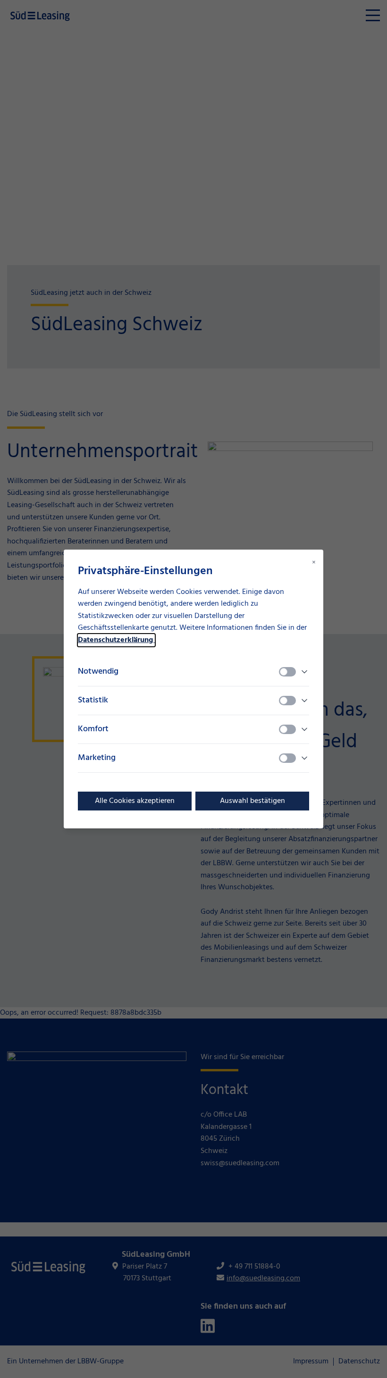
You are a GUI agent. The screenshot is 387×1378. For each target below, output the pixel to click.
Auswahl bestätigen (252, 801)
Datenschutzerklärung (116, 640)
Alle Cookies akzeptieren (135, 801)
